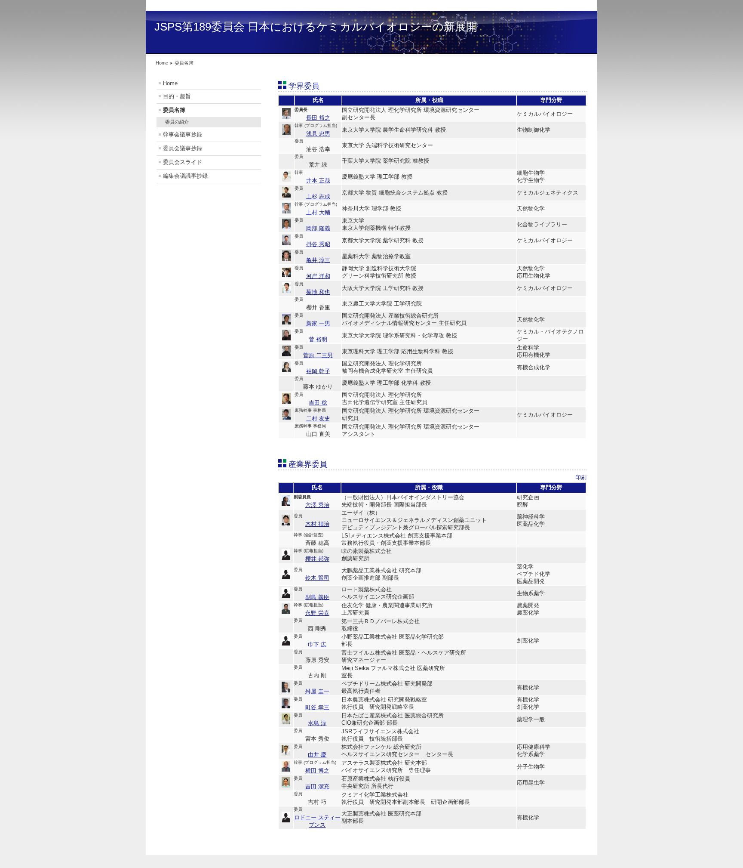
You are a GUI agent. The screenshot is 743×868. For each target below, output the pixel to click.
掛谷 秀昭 (318, 244)
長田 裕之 (318, 117)
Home (170, 83)
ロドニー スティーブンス (317, 821)
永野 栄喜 (317, 613)
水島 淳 (317, 723)
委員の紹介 (177, 121)
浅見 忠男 (318, 133)
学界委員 (304, 86)
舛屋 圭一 (317, 691)
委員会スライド (182, 162)
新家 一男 (318, 323)
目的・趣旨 (177, 96)
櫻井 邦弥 (317, 559)
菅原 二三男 (318, 355)
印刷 (580, 477)
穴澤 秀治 (317, 505)
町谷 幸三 (317, 707)
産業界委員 (308, 464)
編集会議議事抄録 (185, 176)
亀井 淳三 (318, 260)
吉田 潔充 (317, 786)
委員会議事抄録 (182, 148)
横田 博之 (317, 770)
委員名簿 (174, 110)
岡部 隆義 (318, 228)
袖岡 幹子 (318, 371)
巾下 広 (317, 644)
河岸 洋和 (318, 276)
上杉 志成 (318, 196)
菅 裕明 (318, 339)
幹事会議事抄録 (182, 134)
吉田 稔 (318, 402)
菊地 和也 (318, 292)
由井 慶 (317, 754)
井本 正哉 (318, 180)
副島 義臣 (317, 597)
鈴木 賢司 (317, 578)
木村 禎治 (317, 524)
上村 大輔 (318, 212)
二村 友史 (318, 418)
